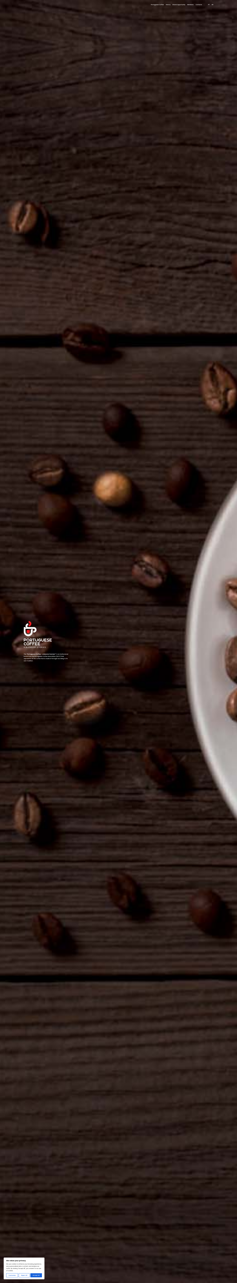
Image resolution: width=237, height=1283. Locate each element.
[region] (24, 1268)
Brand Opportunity (179, 5)
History (168, 5)
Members (190, 5)
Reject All (24, 1275)
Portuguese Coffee (157, 5)
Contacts (199, 5)
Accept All (36, 1275)
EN (212, 5)
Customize (12, 1275)
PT (209, 5)
